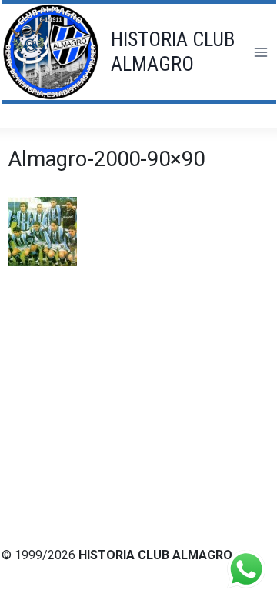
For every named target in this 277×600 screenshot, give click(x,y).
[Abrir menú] (260, 52)
